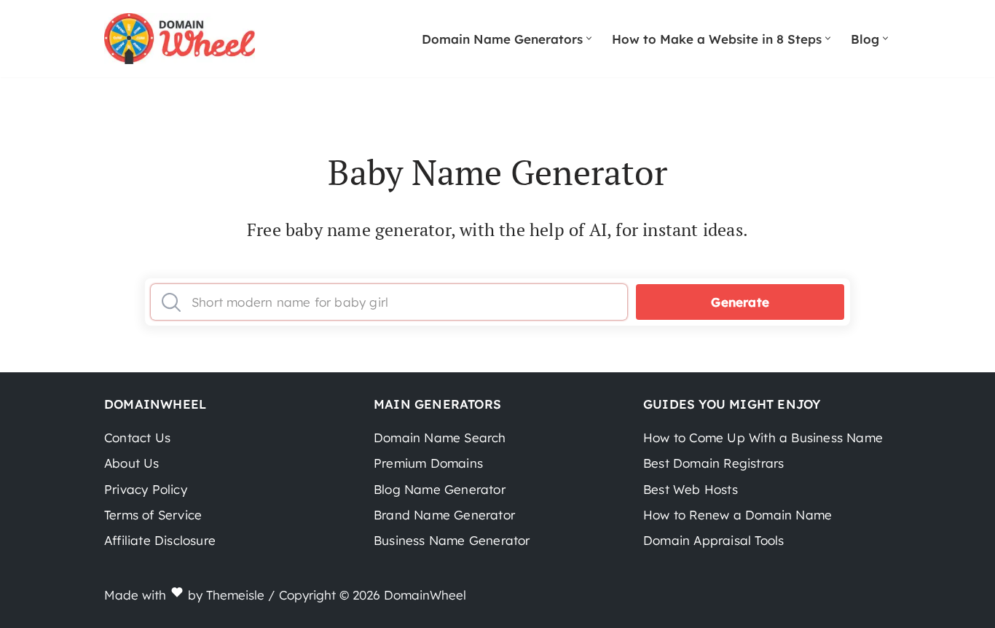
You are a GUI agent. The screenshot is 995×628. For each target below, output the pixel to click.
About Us (132, 463)
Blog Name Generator (440, 489)
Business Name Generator (452, 540)
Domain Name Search (440, 437)
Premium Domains (428, 463)
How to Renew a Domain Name (737, 514)
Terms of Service (153, 514)
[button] (588, 38)
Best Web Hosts (690, 489)
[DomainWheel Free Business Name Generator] (179, 38)
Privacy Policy (145, 489)
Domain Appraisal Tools (713, 540)
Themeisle (235, 595)
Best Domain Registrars (713, 463)
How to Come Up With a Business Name (763, 437)
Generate (740, 302)
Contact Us (137, 437)
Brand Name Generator (444, 514)
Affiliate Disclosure (160, 540)
